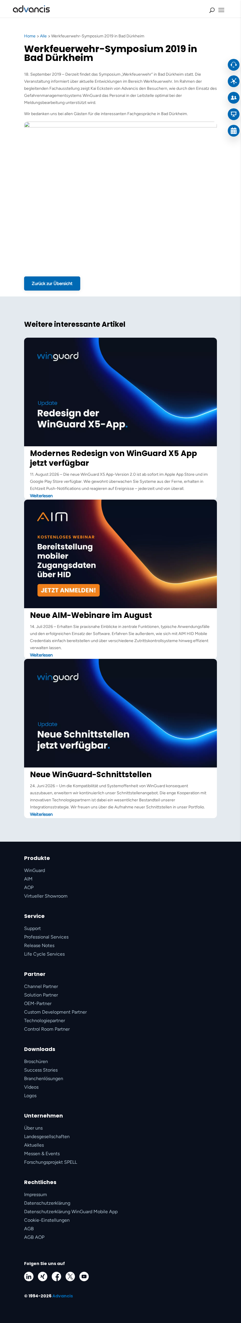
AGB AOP (34, 1237)
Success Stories (41, 1070)
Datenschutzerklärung (47, 1203)
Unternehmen (43, 1115)
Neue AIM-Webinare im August (91, 615)
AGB (29, 1228)
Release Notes (39, 945)
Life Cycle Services (44, 954)
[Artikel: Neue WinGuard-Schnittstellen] (120, 766)
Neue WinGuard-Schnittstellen (91, 774)
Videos (31, 1087)
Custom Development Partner (55, 1012)
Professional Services (46, 937)
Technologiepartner (44, 1020)
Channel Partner (41, 986)
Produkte (37, 858)
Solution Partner (41, 995)
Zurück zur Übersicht (52, 283)
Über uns (33, 1128)
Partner (35, 974)
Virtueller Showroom (46, 896)
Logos (30, 1095)
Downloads (39, 1049)
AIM (28, 879)
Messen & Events (42, 1153)
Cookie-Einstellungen (47, 1220)
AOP (29, 887)
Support (32, 928)
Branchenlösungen (43, 1078)
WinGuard (34, 870)
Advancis (62, 1296)
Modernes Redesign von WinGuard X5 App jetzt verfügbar (113, 458)
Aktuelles (34, 1145)
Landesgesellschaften (47, 1136)
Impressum (35, 1194)
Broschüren (36, 1061)
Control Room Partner (47, 1029)
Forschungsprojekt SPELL (50, 1162)
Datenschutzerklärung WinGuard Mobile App (71, 1211)
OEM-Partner (37, 1003)
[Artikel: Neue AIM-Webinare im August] (120, 606)
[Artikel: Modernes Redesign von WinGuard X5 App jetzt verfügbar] (120, 444)
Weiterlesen (41, 495)
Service (34, 916)
